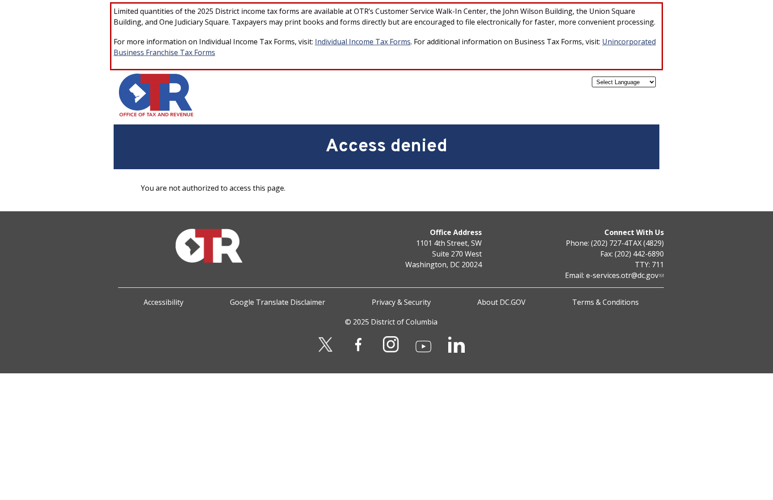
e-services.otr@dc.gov (622, 275)
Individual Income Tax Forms (363, 42)
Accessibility (163, 302)
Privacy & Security (401, 302)
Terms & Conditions (605, 302)
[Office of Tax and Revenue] (156, 115)
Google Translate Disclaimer (277, 302)
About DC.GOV (501, 302)
